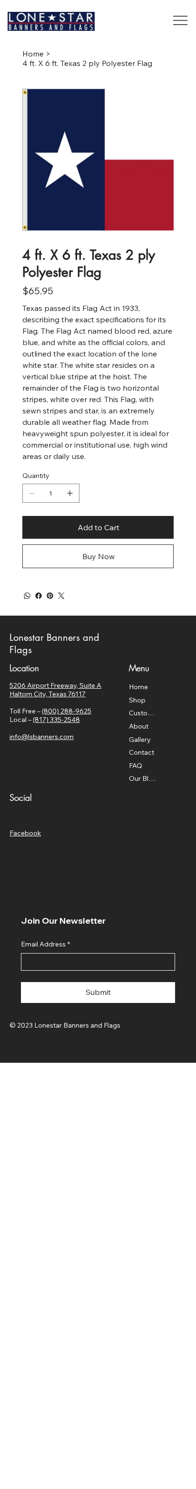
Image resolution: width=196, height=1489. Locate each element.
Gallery (140, 739)
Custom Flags (142, 713)
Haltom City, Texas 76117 (48, 694)
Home (138, 687)
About (138, 726)
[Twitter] (61, 595)
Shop (137, 700)
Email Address (45, 944)
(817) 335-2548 (56, 719)
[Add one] (69, 493)
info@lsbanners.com (42, 736)
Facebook (25, 833)
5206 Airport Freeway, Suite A (55, 685)
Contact (141, 752)
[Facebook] (38, 595)
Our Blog (142, 778)
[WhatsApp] (27, 595)
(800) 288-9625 (66, 711)
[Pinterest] (50, 595)
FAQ (135, 765)
